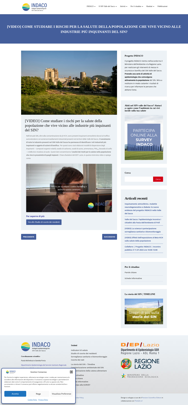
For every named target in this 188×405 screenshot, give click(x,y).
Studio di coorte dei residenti (84, 353)
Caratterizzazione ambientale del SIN (87, 367)
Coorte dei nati (77, 360)
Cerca (128, 172)
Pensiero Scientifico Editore (151, 398)
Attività (122, 6)
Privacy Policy (43, 400)
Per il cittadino (136, 6)
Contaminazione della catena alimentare (89, 370)
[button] (71, 372)
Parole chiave (130, 272)
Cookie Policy (32, 400)
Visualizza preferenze (61, 393)
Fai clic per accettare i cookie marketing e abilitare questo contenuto (69, 188)
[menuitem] (91, 5)
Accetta (15, 393)
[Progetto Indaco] (34, 7)
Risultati (149, 6)
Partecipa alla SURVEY (80, 385)
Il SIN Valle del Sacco (106, 6)
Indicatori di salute (79, 350)
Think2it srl (138, 401)
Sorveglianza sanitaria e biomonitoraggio (89, 356)
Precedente (28, 237)
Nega (38, 393)
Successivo (109, 237)
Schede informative (133, 278)
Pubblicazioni (162, 6)
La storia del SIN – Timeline (83, 364)
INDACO (90, 6)
